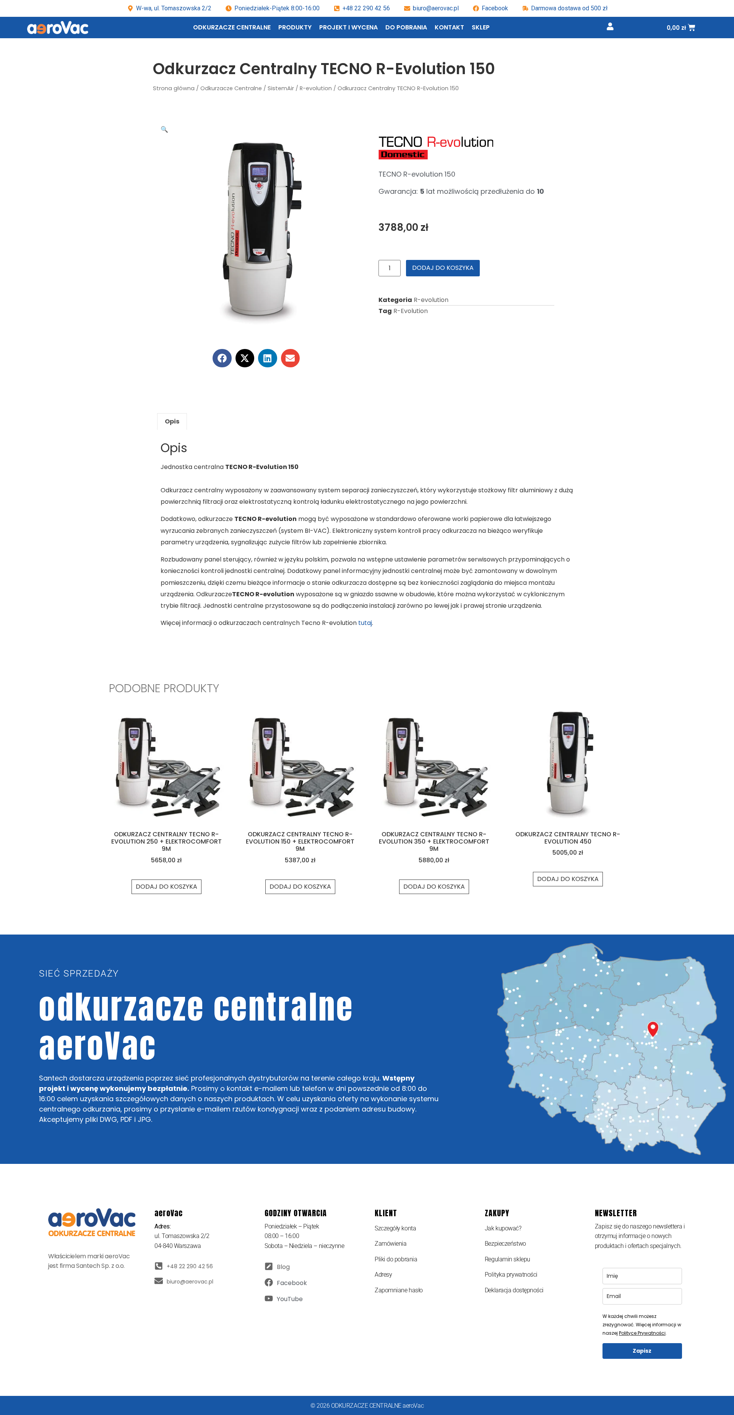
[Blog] (269, 1266)
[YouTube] (269, 1298)
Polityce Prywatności (642, 1333)
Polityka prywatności (511, 1274)
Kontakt (449, 27)
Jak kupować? (503, 1228)
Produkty (295, 27)
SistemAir (281, 88)
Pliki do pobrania (396, 1259)
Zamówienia (391, 1243)
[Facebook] (269, 1282)
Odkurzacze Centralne (231, 88)
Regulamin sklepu (507, 1259)
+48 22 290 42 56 (366, 8)
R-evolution (316, 88)
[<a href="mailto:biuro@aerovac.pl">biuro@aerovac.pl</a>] (158, 1281)
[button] (164, 129)
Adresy (383, 1274)
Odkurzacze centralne (232, 27)
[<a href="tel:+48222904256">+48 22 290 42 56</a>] (158, 1266)
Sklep (481, 27)
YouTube (290, 1299)
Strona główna (174, 88)
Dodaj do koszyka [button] (166, 886)
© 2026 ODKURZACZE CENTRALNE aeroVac (367, 1405)
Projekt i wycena (348, 27)
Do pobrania (406, 27)
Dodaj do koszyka (443, 267)
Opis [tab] (172, 421)
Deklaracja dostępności (514, 1290)
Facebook (292, 1283)
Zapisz (642, 1351)
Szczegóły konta (395, 1228)
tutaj (365, 622)
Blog (283, 1266)
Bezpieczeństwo (505, 1243)
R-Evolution (410, 311)
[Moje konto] (610, 26)
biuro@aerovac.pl (436, 8)
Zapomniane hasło (399, 1290)
